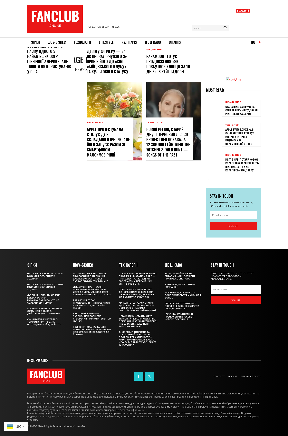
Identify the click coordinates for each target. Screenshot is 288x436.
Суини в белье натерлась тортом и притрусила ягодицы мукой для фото (44, 322)
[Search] (225, 28)
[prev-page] (208, 179)
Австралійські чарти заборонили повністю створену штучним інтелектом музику (92, 317)
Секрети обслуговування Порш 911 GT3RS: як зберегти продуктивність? (182, 306)
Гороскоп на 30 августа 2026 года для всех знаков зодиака (45, 287)
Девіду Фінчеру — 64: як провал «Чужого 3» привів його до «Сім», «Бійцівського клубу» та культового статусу (107, 61)
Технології (243, 10)
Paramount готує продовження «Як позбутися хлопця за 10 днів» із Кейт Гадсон (168, 64)
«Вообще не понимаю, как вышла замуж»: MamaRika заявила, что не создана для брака (43, 299)
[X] (149, 376)
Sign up (233, 225)
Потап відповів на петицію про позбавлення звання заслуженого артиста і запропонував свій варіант (90, 277)
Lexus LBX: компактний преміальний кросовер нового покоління (179, 317)
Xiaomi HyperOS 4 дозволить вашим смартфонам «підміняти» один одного (247, 22)
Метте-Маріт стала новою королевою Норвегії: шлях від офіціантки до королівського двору (242, 164)
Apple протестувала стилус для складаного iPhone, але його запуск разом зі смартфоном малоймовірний (108, 142)
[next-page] (214, 179)
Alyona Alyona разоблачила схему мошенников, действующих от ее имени (44, 311)
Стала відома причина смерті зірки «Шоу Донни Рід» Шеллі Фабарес (241, 110)
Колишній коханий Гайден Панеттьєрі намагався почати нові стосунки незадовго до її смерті (92, 331)
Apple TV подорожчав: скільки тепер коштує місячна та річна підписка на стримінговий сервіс (239, 136)
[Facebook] (138, 376)
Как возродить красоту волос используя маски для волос (183, 295)
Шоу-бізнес (154, 49)
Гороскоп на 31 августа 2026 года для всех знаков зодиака (45, 276)
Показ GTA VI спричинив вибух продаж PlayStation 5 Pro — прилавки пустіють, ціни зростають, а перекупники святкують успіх (138, 278)
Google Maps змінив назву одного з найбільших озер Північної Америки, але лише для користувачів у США (49, 59)
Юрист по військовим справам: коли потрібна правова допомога (180, 276)
